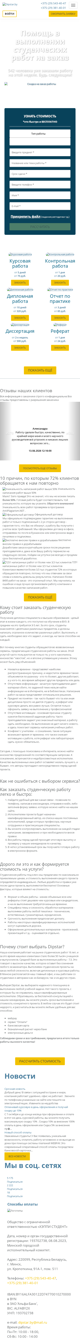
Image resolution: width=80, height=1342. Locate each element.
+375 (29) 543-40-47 (53, 3)
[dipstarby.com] (10, 5)
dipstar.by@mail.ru (32, 1322)
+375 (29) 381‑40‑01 (22, 1283)
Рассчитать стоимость (40, 1061)
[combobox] (40, 141)
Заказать (20, 282)
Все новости (17, 1156)
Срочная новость (14, 1089)
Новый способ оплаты (17, 1132)
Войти (9, 13)
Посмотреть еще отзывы (40, 468)
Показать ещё (40, 370)
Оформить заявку (63, 13)
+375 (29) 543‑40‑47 (40, 1278)
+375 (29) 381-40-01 (53, 8)
